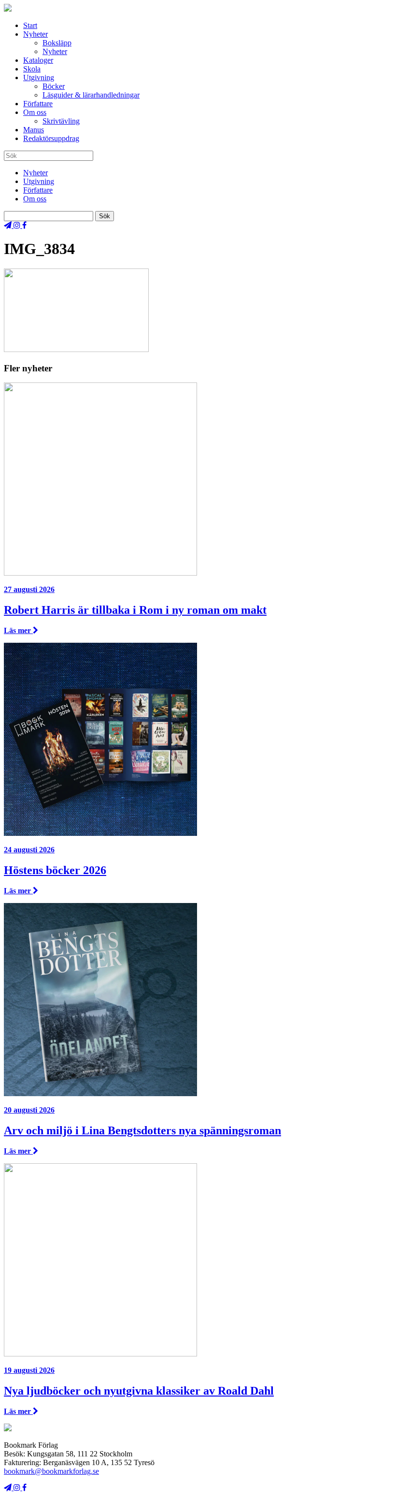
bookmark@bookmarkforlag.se (51, 1471)
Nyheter (35, 34)
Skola (32, 69)
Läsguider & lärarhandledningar (91, 95)
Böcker (53, 86)
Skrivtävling (61, 121)
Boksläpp (56, 43)
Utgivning (38, 77)
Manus (33, 130)
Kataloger (38, 60)
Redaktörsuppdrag (51, 138)
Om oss (34, 112)
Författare (38, 103)
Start (30, 25)
